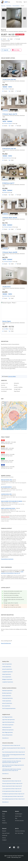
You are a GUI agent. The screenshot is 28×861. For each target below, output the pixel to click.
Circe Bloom (6, 89)
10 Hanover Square (8, 123)
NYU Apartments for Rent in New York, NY (11, 745)
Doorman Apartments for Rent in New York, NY (12, 783)
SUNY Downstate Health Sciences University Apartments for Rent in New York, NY (11, 769)
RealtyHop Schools (5, 516)
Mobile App (4, 835)
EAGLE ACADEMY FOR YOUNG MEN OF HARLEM (11, 501)
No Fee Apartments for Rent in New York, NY (11, 791)
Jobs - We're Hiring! (19, 833)
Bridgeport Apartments (7, 679)
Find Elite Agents (18, 813)
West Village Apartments (7, 732)
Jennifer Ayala (6, 296)
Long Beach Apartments (7, 671)
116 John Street (6, 286)
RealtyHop (4, 822)
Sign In (25, 2)
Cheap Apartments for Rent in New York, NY (11, 781)
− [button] (3, 405)
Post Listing (19, 2)
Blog (16, 818)
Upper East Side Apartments (8, 722)
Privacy (3, 820)
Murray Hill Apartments (7, 735)
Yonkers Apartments (6, 666)
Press (3, 816)
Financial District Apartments (7, 559)
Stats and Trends (5, 833)
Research (4, 831)
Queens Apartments (6, 695)
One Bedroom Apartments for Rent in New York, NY (13, 793)
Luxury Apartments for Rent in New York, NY (11, 788)
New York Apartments (7, 664)
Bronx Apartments (6, 705)
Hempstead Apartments (7, 698)
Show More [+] (5, 738)
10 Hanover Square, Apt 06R (9, 252)
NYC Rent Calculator (19, 820)
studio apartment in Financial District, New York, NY (12, 572)
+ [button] (3, 403)
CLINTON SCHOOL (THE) (6, 494)
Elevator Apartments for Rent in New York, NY (12, 786)
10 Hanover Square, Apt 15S (9, 114)
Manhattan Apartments (7, 690)
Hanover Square (6, 321)
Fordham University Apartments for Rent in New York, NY (13, 748)
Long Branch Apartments (7, 682)
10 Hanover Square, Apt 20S (9, 217)
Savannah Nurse (7, 158)
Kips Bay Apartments (6, 727)
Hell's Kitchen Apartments (7, 724)
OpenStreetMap (24, 429)
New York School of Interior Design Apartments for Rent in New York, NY (13, 765)
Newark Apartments (6, 674)
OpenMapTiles (17, 429)
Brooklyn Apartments (6, 693)
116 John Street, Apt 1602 (9, 79)
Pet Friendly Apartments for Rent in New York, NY (12, 796)
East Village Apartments (7, 717)
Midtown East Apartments (7, 729)
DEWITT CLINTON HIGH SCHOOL (8, 508)
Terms (3, 818)
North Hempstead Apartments (8, 708)
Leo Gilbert (6, 329)
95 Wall (5, 192)
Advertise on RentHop (20, 831)
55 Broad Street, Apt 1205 (9, 148)
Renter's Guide (18, 816)
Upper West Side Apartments (8, 719)
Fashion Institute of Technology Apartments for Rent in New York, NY (13, 755)
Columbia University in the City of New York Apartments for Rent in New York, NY (11, 761)
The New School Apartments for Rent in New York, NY (13, 758)
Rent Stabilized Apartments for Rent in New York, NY (13, 799)
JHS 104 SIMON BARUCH (6, 487)
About (3, 813)
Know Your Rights (12, 376)
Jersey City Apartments (7, 669)
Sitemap (4, 837)
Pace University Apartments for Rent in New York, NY (13, 752)
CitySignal (4, 840)
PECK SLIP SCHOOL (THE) (6, 479)
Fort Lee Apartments (6, 676)
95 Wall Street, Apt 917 (8, 183)
